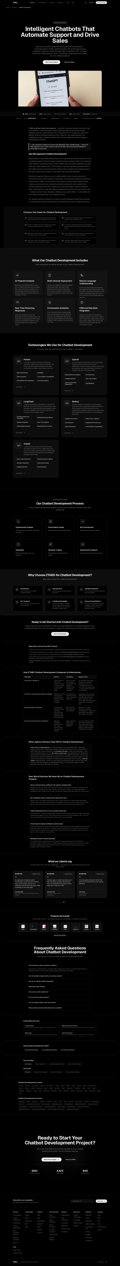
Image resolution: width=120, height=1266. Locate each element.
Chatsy (39, 1227)
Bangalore (28, 1090)
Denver (73, 1085)
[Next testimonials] (63, 902)
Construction (79, 1101)
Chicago (42, 1085)
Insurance (71, 1101)
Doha (20, 1093)
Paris (89, 1088)
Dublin (83, 1088)
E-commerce (64, 1223)
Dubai (45, 1088)
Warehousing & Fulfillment (73, 1109)
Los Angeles (35, 1085)
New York (27, 1085)
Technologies (42, 2)
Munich (72, 1090)
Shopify (27, 1215)
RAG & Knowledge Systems (16, 1232)
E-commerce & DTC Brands (33, 1104)
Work (68, 2)
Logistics (49, 1101)
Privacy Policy (17, 1250)
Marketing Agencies (57, 1104)
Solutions (60, 2)
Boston (79, 1085)
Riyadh (51, 1088)
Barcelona (66, 1090)
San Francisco (50, 1085)
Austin (57, 1085)
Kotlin (26, 1227)
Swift (26, 1224)
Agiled (38, 1215)
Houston (21, 1085)
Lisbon (94, 1088)
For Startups (64, 1231)
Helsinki (99, 1090)
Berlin (63, 1088)
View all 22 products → (60, 935)
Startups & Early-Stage (83, 1106)
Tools (99, 1224)
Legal (65, 1101)
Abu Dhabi (57, 1088)
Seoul (40, 1090)
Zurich (60, 1090)
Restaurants (88, 1237)
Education (42, 1101)
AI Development (17, 1215)
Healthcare (21, 1101)
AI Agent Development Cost (56, 1064)
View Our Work (69, 62)
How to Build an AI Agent (74, 1064)
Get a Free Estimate (60, 634)
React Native (28, 1221)
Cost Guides (76, 1220)
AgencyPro (40, 1224)
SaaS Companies (46, 1104)
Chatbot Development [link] (25, 7)
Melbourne (39, 1088)
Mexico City (46, 1090)
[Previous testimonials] (56, 902)
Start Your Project (101, 2)
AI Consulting (16, 1223)
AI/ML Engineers (53, 1234)
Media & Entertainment (80, 1104)
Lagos (85, 1090)
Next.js (27, 1218)
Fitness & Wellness (68, 1104)
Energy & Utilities (23, 1106)
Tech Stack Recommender (72, 1072)
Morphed (39, 1229)
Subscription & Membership (38, 1109)
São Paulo (54, 1090)
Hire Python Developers (31, 1050)
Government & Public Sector (36, 1106)
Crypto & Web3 (61, 1106)
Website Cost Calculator (41, 1072)
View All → (15, 1242)
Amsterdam (70, 1088)
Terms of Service (17, 1253)
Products (51, 2)
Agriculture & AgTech (93, 1104)
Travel (60, 1101)
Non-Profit (21, 1104)
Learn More (19, 387)
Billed (38, 1218)
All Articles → (28, 1064)
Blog (73, 2)
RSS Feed (76, 1226)
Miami (62, 1085)
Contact (91, 2)
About (99, 1215)
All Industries (88, 1240)
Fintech (28, 1101)
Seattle (67, 1085)
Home (7, 7)
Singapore (21, 1090)
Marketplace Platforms (24, 1109)
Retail (55, 1101)
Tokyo (35, 1090)
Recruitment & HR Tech (50, 1106)
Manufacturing (95, 1101)
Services (32, 2)
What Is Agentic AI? (41, 1064)
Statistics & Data (77, 1223)
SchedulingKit (40, 1221)
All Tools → (28, 1072)
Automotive (87, 1101)
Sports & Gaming (71, 1106)
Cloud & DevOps (65, 1228)
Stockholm (77, 1088)
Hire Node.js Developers (68, 1050)
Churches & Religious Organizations (56, 1109)
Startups (87, 1231)
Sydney (33, 1088)
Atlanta (84, 1085)
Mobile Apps (64, 1226)
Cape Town (92, 1090)
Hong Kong (79, 1090)
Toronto (27, 1088)
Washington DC (92, 1085)
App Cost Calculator (56, 1072)
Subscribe (100, 1201)
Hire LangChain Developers (49, 1050)
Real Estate (35, 1101)
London (21, 1088)
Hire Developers (102, 1227)
